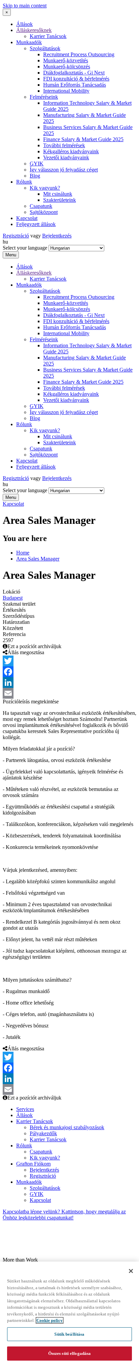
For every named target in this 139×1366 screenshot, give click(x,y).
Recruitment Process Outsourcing (78, 54)
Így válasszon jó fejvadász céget (64, 169)
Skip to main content (25, 5)
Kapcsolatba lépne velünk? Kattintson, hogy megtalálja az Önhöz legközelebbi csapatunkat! (64, 1214)
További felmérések (64, 145)
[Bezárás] (130, 1271)
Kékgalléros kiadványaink (71, 151)
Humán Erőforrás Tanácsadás (74, 85)
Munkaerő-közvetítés (65, 60)
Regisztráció (16, 236)
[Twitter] (69, 661)
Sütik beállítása (69, 1334)
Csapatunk (41, 206)
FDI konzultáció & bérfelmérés (76, 79)
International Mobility (66, 91)
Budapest (13, 598)
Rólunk (24, 182)
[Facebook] (69, 671)
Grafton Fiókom (33, 1164)
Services (25, 1109)
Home (22, 552)
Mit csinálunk (57, 194)
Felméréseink (44, 97)
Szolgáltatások (45, 48)
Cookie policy (49, 1320)
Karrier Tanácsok (48, 36)
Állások (24, 24)
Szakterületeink (59, 200)
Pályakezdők (43, 1133)
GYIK (37, 163)
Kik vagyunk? (45, 188)
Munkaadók (29, 42)
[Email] (69, 693)
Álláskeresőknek (34, 30)
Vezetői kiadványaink (66, 157)
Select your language (25, 248)
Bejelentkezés (57, 236)
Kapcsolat (26, 218)
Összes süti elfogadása (69, 1353)
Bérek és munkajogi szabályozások (67, 1127)
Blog (35, 176)
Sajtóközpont (44, 212)
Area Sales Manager (37, 559)
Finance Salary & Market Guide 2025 (83, 139)
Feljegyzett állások (36, 224)
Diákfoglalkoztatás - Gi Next (74, 72)
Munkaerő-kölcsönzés (66, 66)
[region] (69, 1314)
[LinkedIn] (69, 682)
